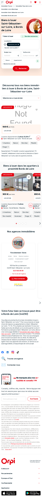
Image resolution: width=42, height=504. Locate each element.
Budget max (7, 52)
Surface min (26, 52)
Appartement (18, 60)
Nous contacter (19, 279)
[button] (18, 44)
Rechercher (23, 68)
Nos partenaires (6, 473)
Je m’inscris (34, 399)
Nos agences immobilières (21, 231)
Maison (8, 60)
